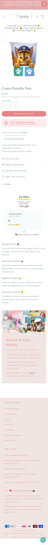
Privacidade (10, 430)
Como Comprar (11, 414)
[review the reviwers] (9, 221)
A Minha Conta (11, 440)
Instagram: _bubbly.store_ (15, 469)
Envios (7, 419)
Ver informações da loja (14, 139)
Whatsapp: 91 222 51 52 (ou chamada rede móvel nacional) (22, 461)
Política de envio (32, 537)
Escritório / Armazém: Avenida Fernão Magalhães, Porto (20, 475)
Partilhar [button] (7, 184)
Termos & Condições (13, 435)
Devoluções (9, 425)
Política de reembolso (18, 533)
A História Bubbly (12, 409)
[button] (4, 16)
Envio (16, 96)
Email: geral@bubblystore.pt (16, 455)
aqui (32, 373)
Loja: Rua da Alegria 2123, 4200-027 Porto (22, 482)
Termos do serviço (18, 537)
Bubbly (21, 530)
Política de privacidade (36, 533)
